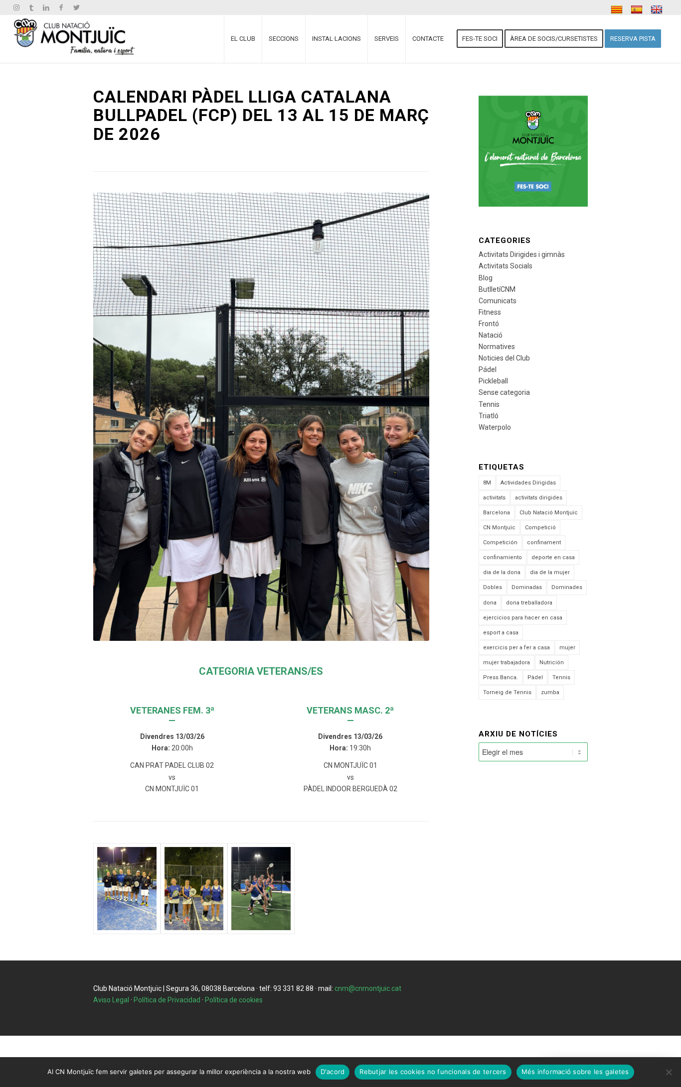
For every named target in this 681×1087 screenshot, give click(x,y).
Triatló (489, 416)
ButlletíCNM (497, 289)
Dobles (492, 587)
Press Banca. (500, 677)
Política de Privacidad (167, 1000)
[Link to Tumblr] (31, 7)
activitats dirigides (538, 497)
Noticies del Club (504, 358)
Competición (500, 542)
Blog (486, 278)
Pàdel (535, 677)
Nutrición (551, 662)
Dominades (566, 587)
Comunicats (497, 301)
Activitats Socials (505, 266)
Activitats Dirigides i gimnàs (522, 254)
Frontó (489, 324)
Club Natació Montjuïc (548, 512)
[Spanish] (638, 9)
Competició (540, 527)
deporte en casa (553, 557)
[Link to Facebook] (61, 7)
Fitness (490, 312)
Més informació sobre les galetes (575, 1072)
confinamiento (502, 557)
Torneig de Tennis (507, 692)
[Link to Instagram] (16, 7)
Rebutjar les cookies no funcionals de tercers (432, 1072)
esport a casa (500, 632)
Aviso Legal (111, 1000)
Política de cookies (234, 1000)
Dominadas (526, 587)
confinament (544, 542)
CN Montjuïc (499, 527)
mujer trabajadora (506, 662)
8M (487, 483)
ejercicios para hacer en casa (522, 617)
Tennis (489, 404)
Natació (491, 335)
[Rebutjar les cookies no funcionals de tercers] (669, 1072)
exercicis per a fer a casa (516, 647)
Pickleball (493, 381)
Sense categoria (504, 392)
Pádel (488, 369)
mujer (567, 647)
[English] (658, 9)
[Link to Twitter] (76, 7)
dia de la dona (501, 572)
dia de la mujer (550, 572)
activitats (494, 497)
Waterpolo (495, 427)
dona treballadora (529, 603)
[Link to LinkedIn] (46, 7)
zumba (550, 692)
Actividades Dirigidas (528, 483)
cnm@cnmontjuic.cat (368, 988)
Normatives (497, 347)
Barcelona (496, 512)
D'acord (333, 1072)
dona (490, 603)
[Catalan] (618, 9)
